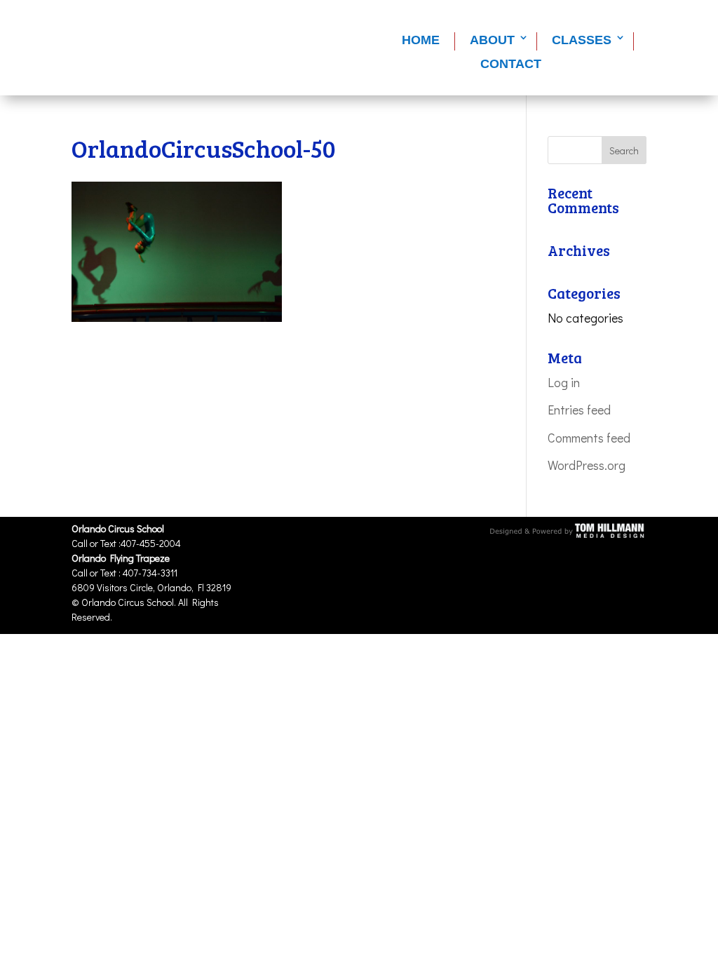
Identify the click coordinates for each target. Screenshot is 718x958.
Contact (510, 64)
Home (421, 40)
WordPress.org (586, 465)
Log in (564, 382)
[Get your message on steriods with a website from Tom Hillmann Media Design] (567, 535)
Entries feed (579, 409)
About (492, 40)
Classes (581, 40)
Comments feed (589, 437)
